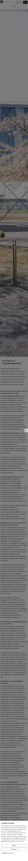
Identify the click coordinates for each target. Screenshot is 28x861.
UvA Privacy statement (18, 841)
